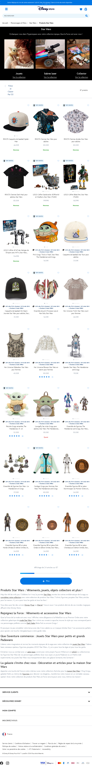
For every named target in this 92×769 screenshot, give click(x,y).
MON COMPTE (9, 711)
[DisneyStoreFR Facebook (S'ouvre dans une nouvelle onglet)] (1, 763)
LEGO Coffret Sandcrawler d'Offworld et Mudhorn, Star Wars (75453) (46, 196)
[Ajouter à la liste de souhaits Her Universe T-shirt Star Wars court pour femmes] (88, 272)
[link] (19, 77)
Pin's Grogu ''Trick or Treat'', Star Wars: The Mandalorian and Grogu (46, 256)
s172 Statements (34, 749)
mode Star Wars (25, 620)
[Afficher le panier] (85, 9)
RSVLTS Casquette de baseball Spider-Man (16, 140)
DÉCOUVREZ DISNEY (11, 701)
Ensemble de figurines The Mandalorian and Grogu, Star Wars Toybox (76, 427)
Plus (48, 581)
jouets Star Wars (78, 644)
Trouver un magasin (39, 743)
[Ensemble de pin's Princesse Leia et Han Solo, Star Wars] (46, 289)
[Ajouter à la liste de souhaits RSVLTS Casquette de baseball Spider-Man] (28, 105)
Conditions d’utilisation (22, 743)
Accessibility (46, 749)
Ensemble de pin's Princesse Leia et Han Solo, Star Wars (46, 312)
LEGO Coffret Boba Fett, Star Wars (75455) (76, 196)
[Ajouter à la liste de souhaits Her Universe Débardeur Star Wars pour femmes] (28, 329)
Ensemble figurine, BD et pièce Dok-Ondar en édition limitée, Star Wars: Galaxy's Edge (46, 546)
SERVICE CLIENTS (10, 692)
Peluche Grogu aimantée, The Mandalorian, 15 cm (16, 427)
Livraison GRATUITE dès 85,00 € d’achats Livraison (40, 2)
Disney (27, 605)
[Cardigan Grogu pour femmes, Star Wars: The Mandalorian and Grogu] (46, 465)
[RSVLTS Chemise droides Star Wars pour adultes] (76, 122)
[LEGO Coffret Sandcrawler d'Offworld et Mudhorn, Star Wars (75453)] (46, 177)
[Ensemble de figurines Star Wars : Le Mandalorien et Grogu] (16, 465)
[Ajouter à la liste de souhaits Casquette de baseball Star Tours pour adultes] (88, 216)
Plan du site (52, 743)
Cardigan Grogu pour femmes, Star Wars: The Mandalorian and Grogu (46, 487)
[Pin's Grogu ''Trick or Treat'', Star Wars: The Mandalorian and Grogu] (46, 233)
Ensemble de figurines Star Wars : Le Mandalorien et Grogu (16, 487)
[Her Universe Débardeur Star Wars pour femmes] (16, 346)
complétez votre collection (11, 597)
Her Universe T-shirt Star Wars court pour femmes (75, 312)
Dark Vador (31, 623)
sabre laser (31, 652)
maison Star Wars (73, 671)
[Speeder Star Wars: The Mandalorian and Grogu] (76, 346)
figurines (26, 674)
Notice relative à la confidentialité (30, 746)
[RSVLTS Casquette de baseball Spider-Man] (16, 122)
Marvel (40, 605)
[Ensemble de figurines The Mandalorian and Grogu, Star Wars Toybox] (76, 405)
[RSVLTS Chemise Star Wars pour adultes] (46, 122)
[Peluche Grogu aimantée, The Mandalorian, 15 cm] (16, 405)
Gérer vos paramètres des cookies (13, 749)
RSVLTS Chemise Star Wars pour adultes (46, 140)
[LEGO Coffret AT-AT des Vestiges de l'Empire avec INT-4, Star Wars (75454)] (16, 233)
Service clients (7, 743)
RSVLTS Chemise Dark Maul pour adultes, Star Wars (16, 196)
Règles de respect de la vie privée (69, 743)
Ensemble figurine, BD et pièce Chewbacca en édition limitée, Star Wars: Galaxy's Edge (76, 546)
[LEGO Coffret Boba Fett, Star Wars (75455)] (76, 177)
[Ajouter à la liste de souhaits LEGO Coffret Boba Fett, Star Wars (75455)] (88, 160)
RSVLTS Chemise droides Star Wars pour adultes (76, 140)
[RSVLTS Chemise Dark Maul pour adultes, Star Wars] (16, 177)
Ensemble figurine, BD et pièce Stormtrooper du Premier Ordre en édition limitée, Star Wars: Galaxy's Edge (76, 487)
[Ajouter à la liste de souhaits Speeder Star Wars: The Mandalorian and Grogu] (88, 329)
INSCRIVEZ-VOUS (9, 720)
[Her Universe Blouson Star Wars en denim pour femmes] (46, 346)
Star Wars (47, 594)
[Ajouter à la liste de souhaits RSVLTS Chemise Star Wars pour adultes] (58, 105)
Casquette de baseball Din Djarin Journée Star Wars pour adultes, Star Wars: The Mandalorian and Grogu (16, 312)
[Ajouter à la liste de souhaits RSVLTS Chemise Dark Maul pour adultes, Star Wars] (28, 160)
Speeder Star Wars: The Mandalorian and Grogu (75, 368)
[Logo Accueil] (46, 8)
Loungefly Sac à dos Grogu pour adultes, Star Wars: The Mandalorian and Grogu (46, 427)
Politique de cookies (9, 746)
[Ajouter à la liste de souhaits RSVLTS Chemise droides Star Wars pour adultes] (88, 105)
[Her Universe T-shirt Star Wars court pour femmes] (76, 289)
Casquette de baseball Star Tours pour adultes (76, 256)
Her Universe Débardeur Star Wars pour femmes (16, 368)
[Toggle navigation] (7, 8)
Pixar (32, 605)
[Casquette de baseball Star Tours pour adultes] (76, 233)
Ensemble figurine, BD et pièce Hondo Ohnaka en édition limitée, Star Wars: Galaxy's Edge (16, 546)
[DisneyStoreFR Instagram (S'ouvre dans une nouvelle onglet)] (7, 763)
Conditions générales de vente (54, 746)
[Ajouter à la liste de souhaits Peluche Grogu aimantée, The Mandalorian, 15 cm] (28, 388)
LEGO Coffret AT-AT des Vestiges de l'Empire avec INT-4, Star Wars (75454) (16, 251)
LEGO (74, 652)
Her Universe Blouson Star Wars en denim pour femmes (46, 368)
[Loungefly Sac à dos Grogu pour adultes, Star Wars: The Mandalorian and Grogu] (46, 405)
